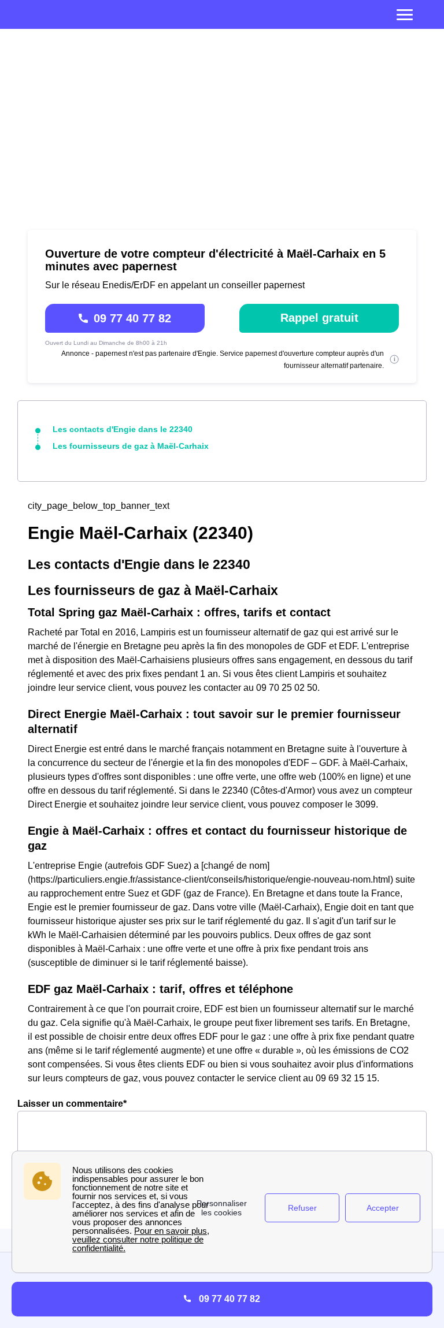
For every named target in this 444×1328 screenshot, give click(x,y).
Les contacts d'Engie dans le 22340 (123, 429)
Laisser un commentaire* (72, 1103)
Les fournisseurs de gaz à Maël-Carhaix (131, 446)
